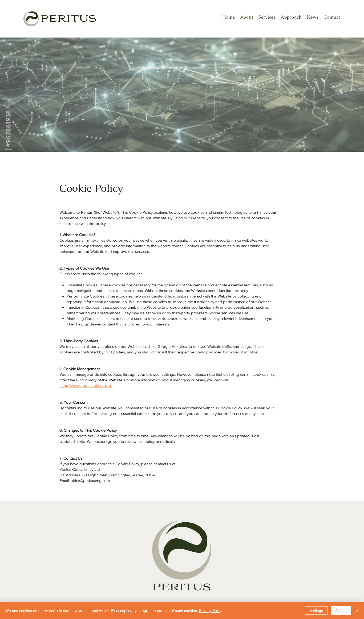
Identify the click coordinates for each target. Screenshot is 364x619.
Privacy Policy (210, 610)
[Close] (357, 610)
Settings (316, 610)
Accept (341, 610)
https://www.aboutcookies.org (85, 385)
